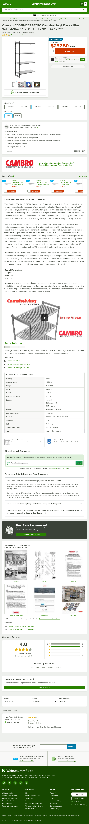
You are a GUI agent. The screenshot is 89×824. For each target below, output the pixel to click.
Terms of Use (54, 468)
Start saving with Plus (27, 761)
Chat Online (78, 802)
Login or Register (44, 687)
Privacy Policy (64, 468)
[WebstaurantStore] (29, 770)
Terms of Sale (6, 815)
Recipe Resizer (7, 803)
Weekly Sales (29, 798)
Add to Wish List (68, 66)
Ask (79, 463)
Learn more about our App (67, 761)
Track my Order (79, 798)
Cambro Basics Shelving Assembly (18, 364)
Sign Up (71, 747)
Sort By (6, 698)
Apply (83, 60)
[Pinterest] (26, 783)
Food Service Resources (33, 803)
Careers (52, 798)
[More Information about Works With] (13, 176)
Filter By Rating (64, 698)
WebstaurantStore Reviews (34, 806)
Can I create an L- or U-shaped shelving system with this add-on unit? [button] (34, 481)
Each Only (54, 42)
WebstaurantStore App (9, 798)
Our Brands (54, 796)
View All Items (82, 176)
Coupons (28, 801)
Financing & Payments (57, 801)
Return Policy (54, 808)
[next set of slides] (85, 186)
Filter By (34, 698)
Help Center (79, 794)
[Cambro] (19, 164)
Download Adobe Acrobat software (49, 619)
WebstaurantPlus (7, 793)
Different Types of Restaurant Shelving (29, 626)
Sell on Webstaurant (56, 806)
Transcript (14, 347)
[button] (13, 84)
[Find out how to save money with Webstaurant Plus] (4, 181)
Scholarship (54, 803)
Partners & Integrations (10, 806)
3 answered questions (28, 35)
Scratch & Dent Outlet (32, 796)
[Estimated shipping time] (37, 127)
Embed (22, 347)
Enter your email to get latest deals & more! (24, 746)
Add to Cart (11, 191)
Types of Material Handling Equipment (29, 629)
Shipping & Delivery (80, 805)
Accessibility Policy (41, 815)
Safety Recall (29, 808)
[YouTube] (9, 783)
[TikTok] (21, 783)
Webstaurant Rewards (9, 796)
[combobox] (44, 10)
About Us (53, 793)
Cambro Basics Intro (13, 343)
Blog (26, 793)
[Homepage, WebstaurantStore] (44, 4)
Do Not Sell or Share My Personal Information (64, 815)
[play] (44, 317)
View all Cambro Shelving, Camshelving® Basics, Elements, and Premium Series (56, 164)
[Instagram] (4, 783)
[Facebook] (15, 783)
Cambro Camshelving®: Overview (18, 368)
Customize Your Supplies (10, 801)
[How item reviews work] (31, 656)
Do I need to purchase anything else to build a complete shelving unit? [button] (34, 504)
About (7, 347)
